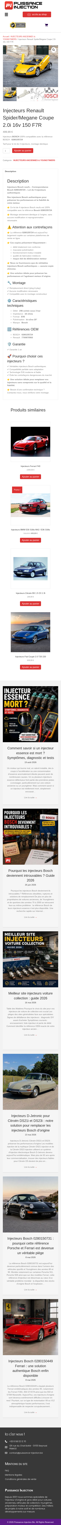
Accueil (6, 36)
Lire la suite (30, 797)
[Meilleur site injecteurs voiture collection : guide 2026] (30, 959)
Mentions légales (13, 1474)
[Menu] (6, 14)
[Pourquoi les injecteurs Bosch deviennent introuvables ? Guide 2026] (30, 836)
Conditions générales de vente (20, 1479)
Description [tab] (10, 171)
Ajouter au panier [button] (30, 476)
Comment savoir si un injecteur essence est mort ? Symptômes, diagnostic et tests (30, 753)
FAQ (7, 1470)
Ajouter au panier (22, 150)
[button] (53, 49)
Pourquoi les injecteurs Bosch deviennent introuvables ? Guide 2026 (31, 875)
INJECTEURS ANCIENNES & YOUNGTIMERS (34, 160)
